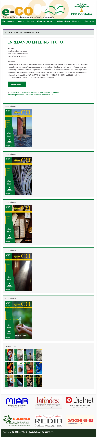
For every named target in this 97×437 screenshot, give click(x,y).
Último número (8, 21)
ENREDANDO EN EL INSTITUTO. (36, 42)
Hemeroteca (77, 21)
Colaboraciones (63, 21)
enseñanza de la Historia (20, 93)
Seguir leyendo (17, 84)
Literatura (29, 95)
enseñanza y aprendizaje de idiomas (45, 93)
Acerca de (89, 21)
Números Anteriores (45, 21)
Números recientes (25, 21)
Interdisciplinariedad (16, 95)
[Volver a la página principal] (48, 9)
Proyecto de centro (42, 95)
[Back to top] (91, 431)
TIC (52, 95)
